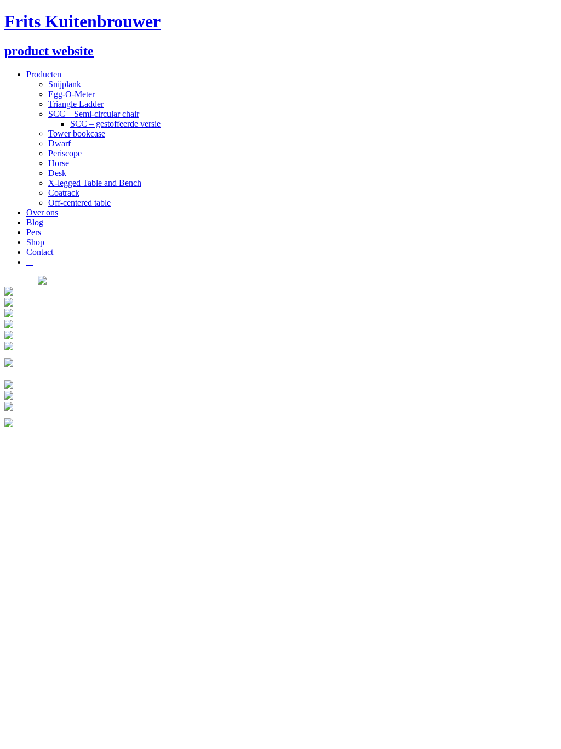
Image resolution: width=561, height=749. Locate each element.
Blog (34, 222)
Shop (35, 242)
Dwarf (59, 143)
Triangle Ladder (76, 104)
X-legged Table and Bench (94, 183)
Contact (39, 252)
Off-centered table (79, 202)
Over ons (42, 212)
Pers (33, 232)
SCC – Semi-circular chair (93, 113)
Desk (57, 173)
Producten (43, 74)
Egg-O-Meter (71, 94)
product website (49, 51)
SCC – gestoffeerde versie (115, 123)
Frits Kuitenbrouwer (82, 21)
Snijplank (64, 84)
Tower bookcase (76, 133)
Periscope (65, 153)
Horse (58, 163)
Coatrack (63, 192)
